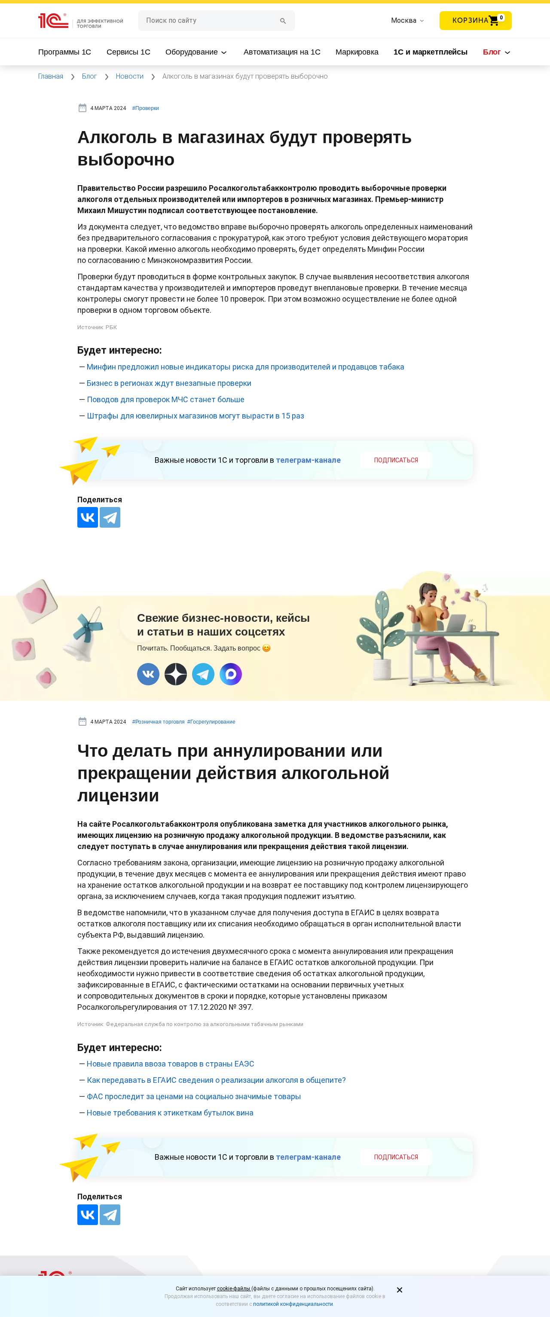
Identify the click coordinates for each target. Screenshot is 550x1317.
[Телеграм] (203, 674)
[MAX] (231, 674)
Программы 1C (64, 52)
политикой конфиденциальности (293, 1304)
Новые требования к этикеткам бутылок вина (170, 1112)
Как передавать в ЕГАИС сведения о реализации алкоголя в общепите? (216, 1080)
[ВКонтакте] (87, 517)
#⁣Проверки (145, 108)
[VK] (148, 674)
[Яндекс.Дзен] (176, 674)
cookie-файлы (234, 1289)
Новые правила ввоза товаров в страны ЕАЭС (170, 1063)
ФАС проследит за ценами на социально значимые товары (194, 1096)
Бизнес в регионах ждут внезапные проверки (169, 383)
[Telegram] (110, 517)
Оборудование (192, 52)
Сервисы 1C (128, 52)
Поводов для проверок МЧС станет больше (165, 399)
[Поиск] (283, 20)
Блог (493, 52)
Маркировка (357, 52)
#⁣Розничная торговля (158, 722)
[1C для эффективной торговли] (88, 20)
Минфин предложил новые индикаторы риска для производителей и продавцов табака (245, 366)
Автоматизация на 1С (282, 52)
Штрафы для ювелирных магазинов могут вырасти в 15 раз (195, 415)
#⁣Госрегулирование (211, 722)
